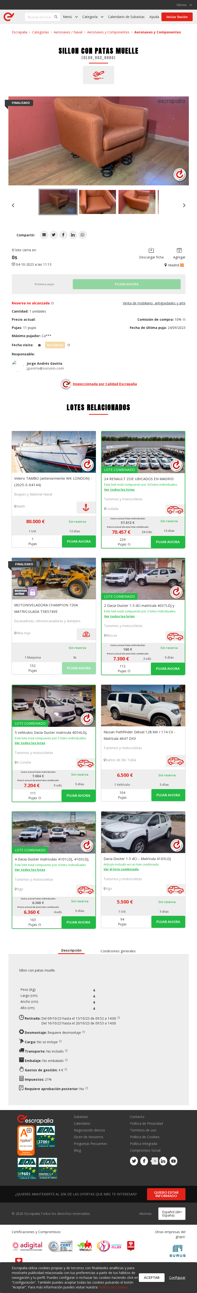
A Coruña (24, 762)
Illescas (111, 635)
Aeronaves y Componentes (108, 32)
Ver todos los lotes (119, 489)
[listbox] (184, 4)
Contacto (137, 1117)
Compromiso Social (145, 1150)
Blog (77, 1150)
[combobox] (171, 1213)
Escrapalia (19, 32)
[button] (44, 235)
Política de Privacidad (146, 1123)
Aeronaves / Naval (68, 32)
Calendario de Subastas (126, 16)
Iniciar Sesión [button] (177, 17)
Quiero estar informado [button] (166, 1194)
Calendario (82, 1123)
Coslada (112, 508)
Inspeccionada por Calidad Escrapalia (105, 384)
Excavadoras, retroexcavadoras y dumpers (47, 621)
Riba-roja (23, 633)
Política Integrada (143, 1143)
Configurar (177, 1277)
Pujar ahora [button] (79, 541)
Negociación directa (89, 1130)
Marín (20, 506)
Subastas (81, 1117)
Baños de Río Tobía (120, 760)
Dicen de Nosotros (88, 1137)
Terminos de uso (143, 1130)
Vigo (20, 889)
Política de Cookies (145, 1137)
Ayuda (154, 16)
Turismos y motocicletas (123, 499)
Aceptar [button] (152, 1277)
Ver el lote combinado (121, 869)
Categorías (40, 32)
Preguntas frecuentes (90, 1143)
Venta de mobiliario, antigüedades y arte (154, 303)
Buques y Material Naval (33, 494)
